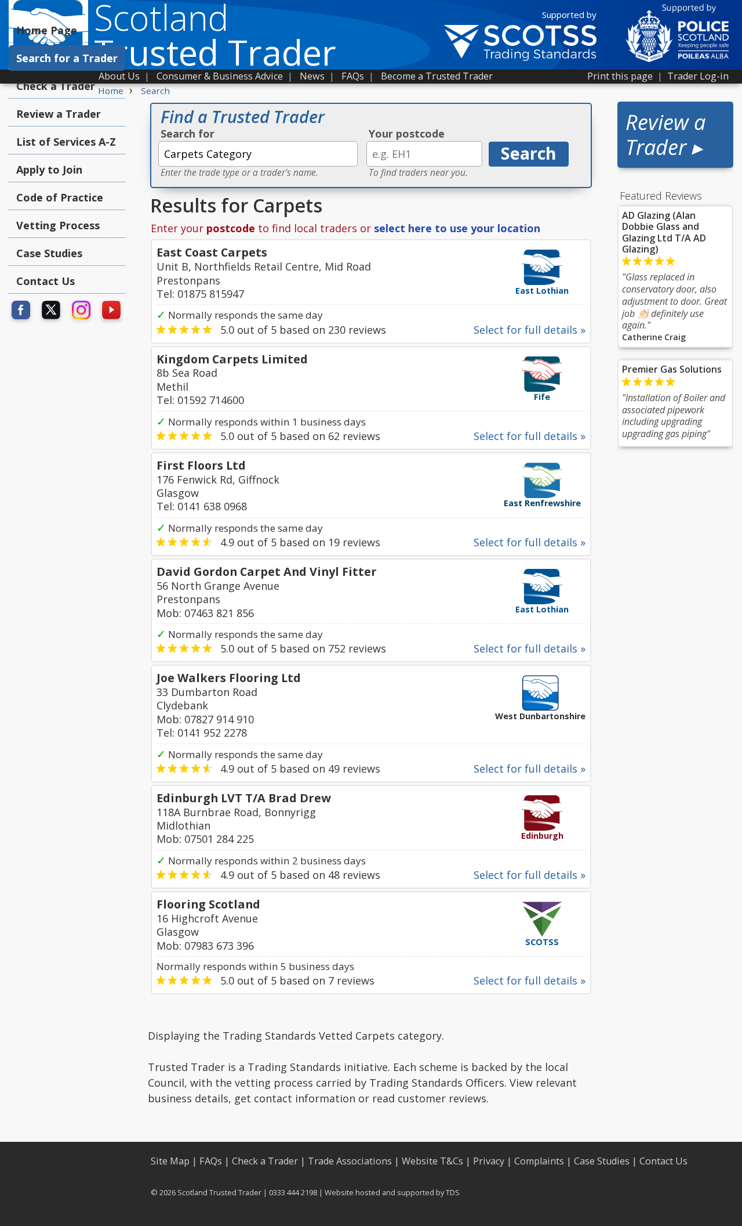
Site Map (170, 1161)
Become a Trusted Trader (437, 76)
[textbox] (258, 154)
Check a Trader (55, 86)
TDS (453, 1192)
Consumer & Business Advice (220, 76)
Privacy (488, 1161)
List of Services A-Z (66, 142)
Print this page (620, 76)
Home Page (46, 30)
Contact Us (45, 281)
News (312, 76)
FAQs (352, 76)
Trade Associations (350, 1161)
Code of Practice (59, 197)
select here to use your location (457, 228)
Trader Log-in (698, 76)
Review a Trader (58, 114)
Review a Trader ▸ (665, 134)
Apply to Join (49, 169)
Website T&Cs (432, 1161)
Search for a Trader (67, 58)
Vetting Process (58, 225)
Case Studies (49, 253)
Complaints (539, 1161)
